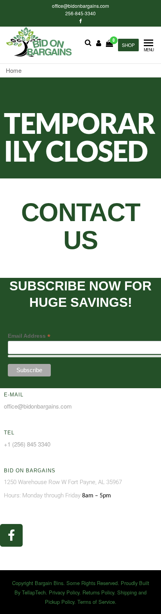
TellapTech (34, 592)
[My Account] (98, 42)
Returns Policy (98, 592)
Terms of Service (96, 601)
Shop (128, 45)
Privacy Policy (64, 592)
